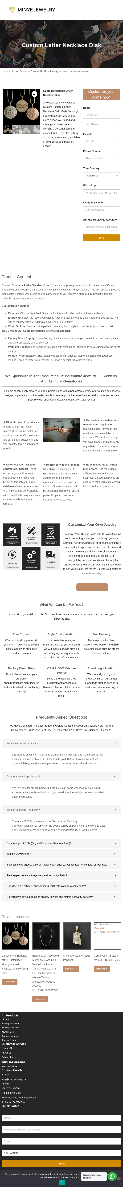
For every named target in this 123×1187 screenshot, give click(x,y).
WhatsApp (90, 185)
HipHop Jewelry (19, 71)
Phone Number (92, 151)
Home (5, 71)
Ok (62, 1182)
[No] (119, 1178)
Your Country (91, 168)
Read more (9, 981)
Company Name (93, 202)
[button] (34, 94)
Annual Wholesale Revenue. (100, 219)
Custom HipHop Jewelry (44, 71)
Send (101, 237)
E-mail (87, 134)
